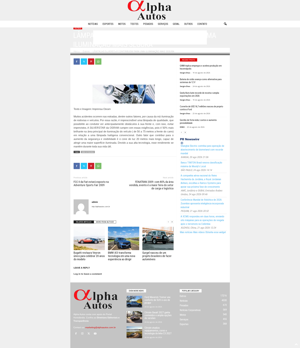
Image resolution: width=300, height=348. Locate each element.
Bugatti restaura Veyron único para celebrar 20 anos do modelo (89, 256)
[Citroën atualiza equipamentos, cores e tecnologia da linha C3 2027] (134, 332)
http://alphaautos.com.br (101, 206)
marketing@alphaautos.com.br (100, 327)
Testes (134, 23)
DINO (182, 127)
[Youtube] (95, 334)
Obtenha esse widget (215, 232)
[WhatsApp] (98, 61)
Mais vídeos (199, 232)
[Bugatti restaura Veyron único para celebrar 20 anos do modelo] (89, 238)
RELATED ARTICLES (83, 222)
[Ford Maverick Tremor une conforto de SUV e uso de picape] (134, 302)
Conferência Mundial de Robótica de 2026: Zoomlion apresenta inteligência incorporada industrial (202, 203)
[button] (225, 24)
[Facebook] (77, 61)
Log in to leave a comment (88, 274)
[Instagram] (83, 334)
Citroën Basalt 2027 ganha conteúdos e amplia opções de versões (158, 315)
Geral (176, 23)
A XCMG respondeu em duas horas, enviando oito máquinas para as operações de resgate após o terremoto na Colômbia (202, 220)
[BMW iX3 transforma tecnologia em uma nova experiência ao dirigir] (123, 238)
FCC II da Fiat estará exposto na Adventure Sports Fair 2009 (91, 183)
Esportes (107, 23)
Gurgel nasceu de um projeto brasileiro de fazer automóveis (157, 256)
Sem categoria (88, 152)
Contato (202, 23)
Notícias (93, 23)
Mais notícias (186, 232)
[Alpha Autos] (150, 10)
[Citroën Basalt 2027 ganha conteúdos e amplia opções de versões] (134, 317)
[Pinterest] (91, 61)
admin (79, 51)
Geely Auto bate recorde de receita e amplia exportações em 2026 (199, 94)
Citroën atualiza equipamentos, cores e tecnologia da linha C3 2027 (158, 330)
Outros (188, 23)
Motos (122, 23)
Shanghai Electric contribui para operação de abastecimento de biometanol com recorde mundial (202, 149)
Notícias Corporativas (190, 310)
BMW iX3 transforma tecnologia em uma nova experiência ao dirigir (121, 256)
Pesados (148, 23)
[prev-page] (168, 222)
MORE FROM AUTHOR (105, 222)
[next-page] (172, 222)
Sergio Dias (185, 73)
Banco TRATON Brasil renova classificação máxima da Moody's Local (201, 164)
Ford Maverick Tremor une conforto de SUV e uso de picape (157, 300)
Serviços (163, 23)
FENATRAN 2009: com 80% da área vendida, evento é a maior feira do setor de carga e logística (151, 185)
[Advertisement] (123, 76)
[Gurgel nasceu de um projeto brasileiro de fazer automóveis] (158, 238)
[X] (84, 61)
